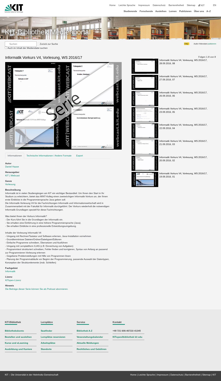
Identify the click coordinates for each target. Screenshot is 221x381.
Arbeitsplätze (48, 343)
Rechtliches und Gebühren (91, 349)
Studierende (130, 11)
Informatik (10, 271)
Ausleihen (160, 11)
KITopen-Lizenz (13, 280)
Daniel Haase (12, 166)
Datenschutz (159, 5)
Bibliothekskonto (14, 331)
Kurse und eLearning (16, 343)
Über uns (199, 11)
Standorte (46, 349)
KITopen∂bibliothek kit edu (127, 337)
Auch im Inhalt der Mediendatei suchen (28, 48)
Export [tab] (79, 155)
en (214, 5)
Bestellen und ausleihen (18, 337)
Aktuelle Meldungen (88, 343)
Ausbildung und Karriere (18, 349)
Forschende (146, 11)
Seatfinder (46, 331)
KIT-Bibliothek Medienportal (48, 32)
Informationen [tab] (15, 155)
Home (112, 5)
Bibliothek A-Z (84, 331)
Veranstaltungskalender (90, 337)
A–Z (208, 11)
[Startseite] (215, 11)
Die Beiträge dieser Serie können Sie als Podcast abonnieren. (36, 289)
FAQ (186, 44)
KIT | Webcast (12, 175)
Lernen (173, 11)
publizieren (212, 44)
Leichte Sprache (127, 5)
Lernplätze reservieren (53, 337)
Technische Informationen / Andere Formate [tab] (49, 155)
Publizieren (185, 11)
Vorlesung (10, 184)
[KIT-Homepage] (14, 8)
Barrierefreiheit (176, 5)
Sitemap (191, 5)
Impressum (144, 5)
